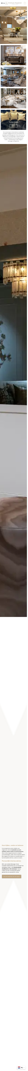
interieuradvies (17, 867)
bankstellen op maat (16, 850)
